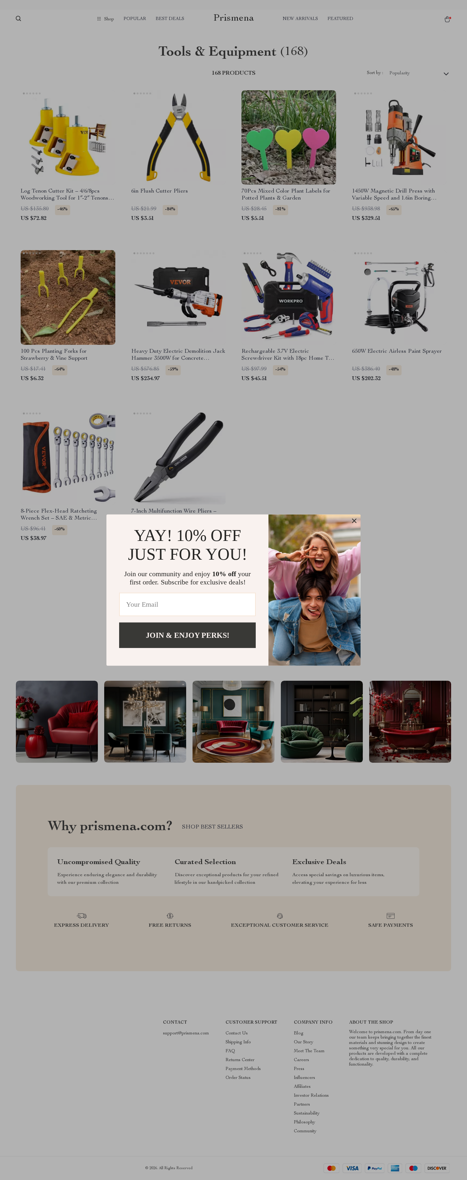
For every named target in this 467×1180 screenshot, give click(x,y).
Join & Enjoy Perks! (187, 635)
